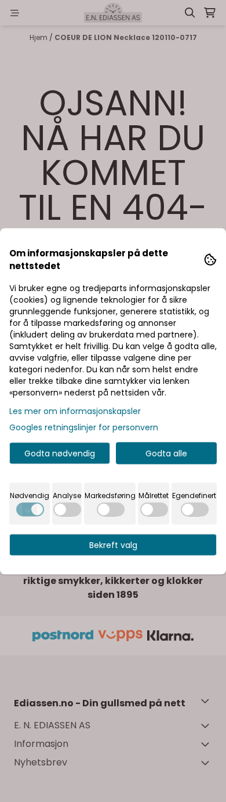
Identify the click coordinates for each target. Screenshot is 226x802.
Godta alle (166, 453)
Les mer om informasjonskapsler (75, 410)
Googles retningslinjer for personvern (83, 427)
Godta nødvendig (59, 453)
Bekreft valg (113, 544)
